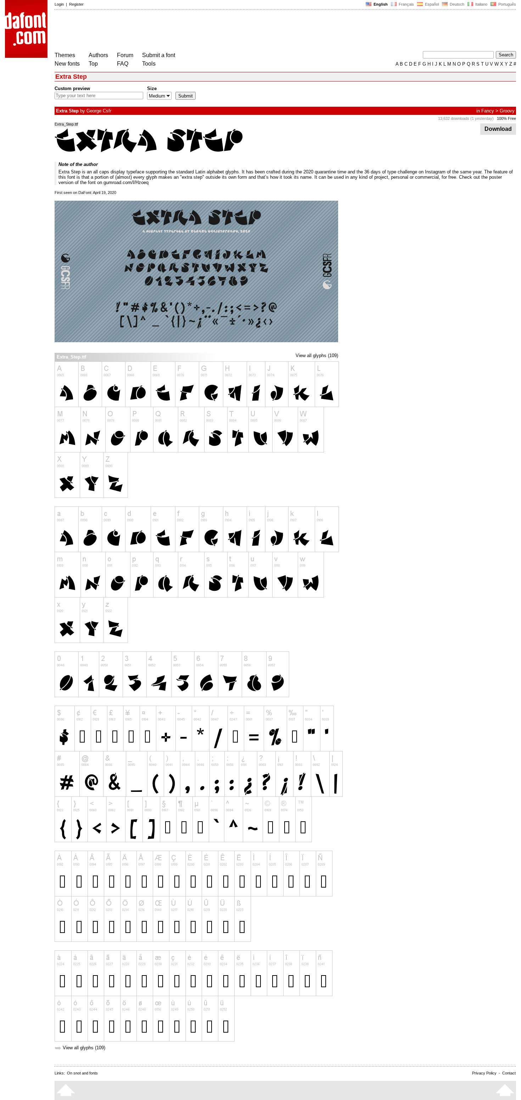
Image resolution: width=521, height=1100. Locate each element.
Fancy (487, 110)
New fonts (67, 64)
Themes (65, 55)
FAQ (122, 64)
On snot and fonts (82, 1073)
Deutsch (456, 4)
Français (406, 4)
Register (76, 4)
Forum (125, 55)
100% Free (506, 118)
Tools (149, 64)
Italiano (480, 4)
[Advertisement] (184, 31)
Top (93, 64)
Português (506, 4)
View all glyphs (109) (317, 355)
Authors (98, 55)
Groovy (507, 110)
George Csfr (98, 110)
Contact (509, 1073)
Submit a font (158, 55)
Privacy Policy (484, 1073)
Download (498, 129)
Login (59, 4)
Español (431, 4)
